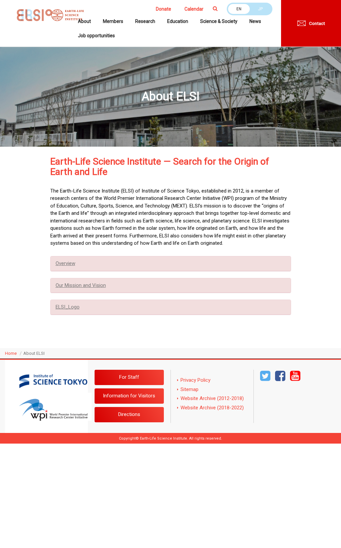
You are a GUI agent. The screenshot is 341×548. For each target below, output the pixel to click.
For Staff (129, 377)
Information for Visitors (129, 396)
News (255, 21)
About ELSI (34, 353)
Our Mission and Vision (81, 285)
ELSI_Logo (68, 307)
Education (177, 21)
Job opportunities (96, 35)
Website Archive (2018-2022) (212, 408)
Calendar (193, 9)
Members (113, 21)
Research (145, 21)
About (84, 21)
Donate (163, 9)
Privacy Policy (195, 380)
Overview (65, 263)
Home (11, 353)
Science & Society (218, 21)
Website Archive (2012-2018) (212, 398)
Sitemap (189, 389)
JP (260, 9)
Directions (129, 414)
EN (238, 9)
